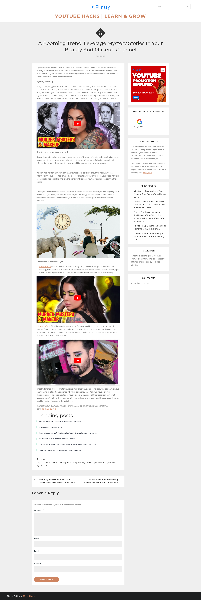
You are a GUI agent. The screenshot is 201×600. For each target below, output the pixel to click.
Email (36, 551)
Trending (100, 56)
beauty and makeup (50, 462)
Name (36, 538)
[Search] (188, 6)
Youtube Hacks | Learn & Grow (100, 16)
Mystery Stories (99, 462)
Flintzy (43, 459)
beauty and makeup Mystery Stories (76, 462)
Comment (39, 510)
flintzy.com (147, 173)
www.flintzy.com (49, 409)
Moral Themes (29, 596)
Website (37, 563)
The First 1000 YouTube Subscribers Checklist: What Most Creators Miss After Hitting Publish (149, 205)
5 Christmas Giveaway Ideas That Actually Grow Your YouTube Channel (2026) (150, 194)
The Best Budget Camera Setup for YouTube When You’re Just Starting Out (149, 236)
